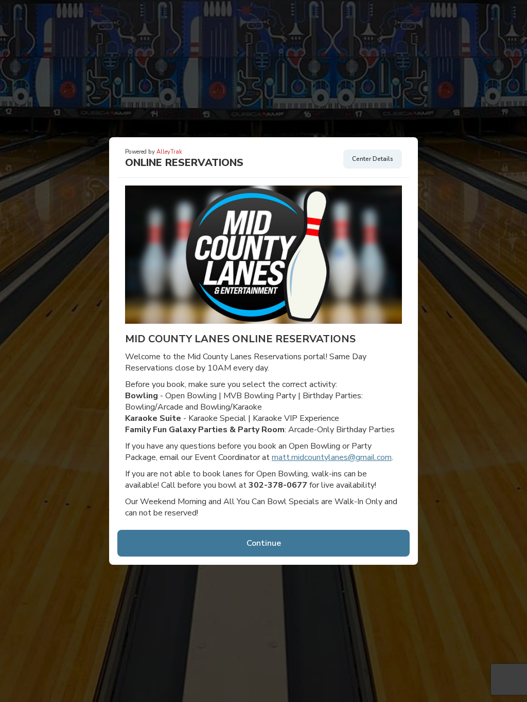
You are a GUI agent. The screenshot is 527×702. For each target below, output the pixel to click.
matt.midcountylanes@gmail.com (332, 457)
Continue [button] (264, 543)
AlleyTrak (169, 152)
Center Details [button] (372, 159)
